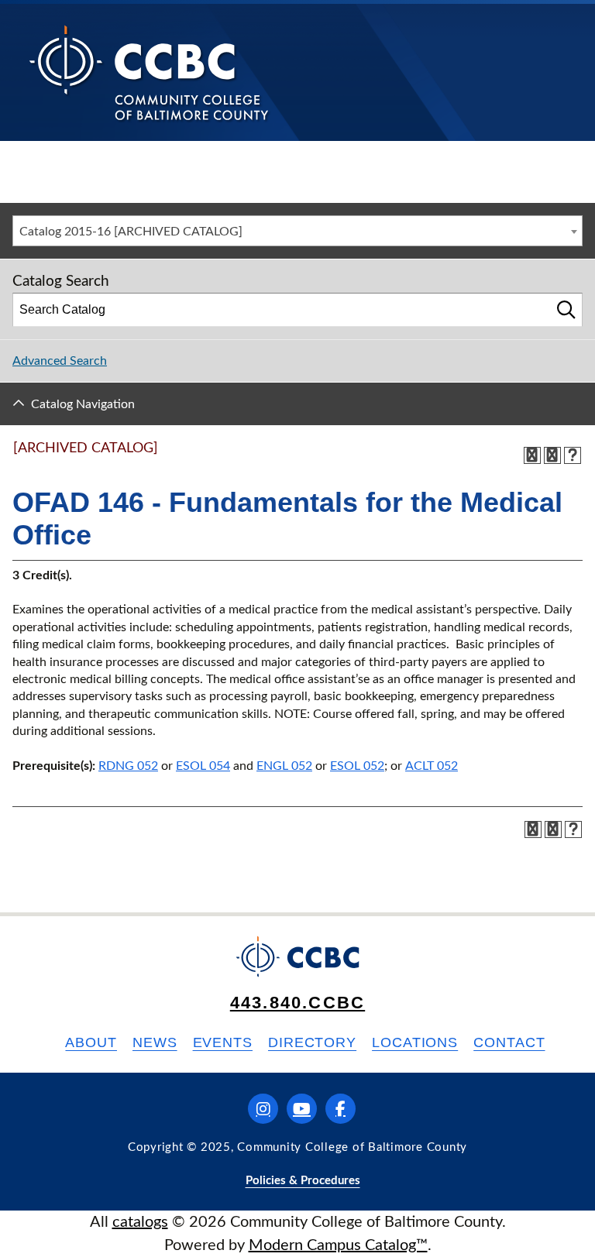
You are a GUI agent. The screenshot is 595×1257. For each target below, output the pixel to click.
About (91, 1042)
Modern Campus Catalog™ (338, 1245)
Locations (415, 1042)
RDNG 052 (128, 766)
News (154, 1042)
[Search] (566, 310)
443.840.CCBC (297, 1002)
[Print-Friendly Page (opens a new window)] (552, 455)
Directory (312, 1042)
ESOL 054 (203, 766)
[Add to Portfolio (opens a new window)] (532, 455)
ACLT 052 (431, 766)
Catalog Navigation (83, 404)
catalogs (140, 1222)
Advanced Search (59, 361)
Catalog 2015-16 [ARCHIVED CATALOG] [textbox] (130, 231)
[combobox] (297, 230)
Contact (509, 1042)
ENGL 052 (284, 766)
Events (223, 1042)
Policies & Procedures (303, 1181)
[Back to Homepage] (149, 72)
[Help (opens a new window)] (572, 455)
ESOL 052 (357, 766)
